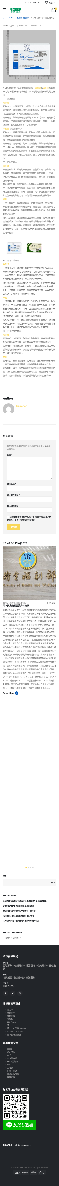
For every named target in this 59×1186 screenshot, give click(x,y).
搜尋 (4, 876)
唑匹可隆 (11, 1077)
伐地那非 (12, 603)
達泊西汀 (30, 965)
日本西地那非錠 (14, 1034)
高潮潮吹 (30, 977)
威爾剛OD (11, 1012)
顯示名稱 (11, 484)
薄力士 (10, 1025)
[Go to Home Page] (4, 17)
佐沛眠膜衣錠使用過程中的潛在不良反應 (19, 911)
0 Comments (36, 26)
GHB (9, 1055)
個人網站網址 (12, 505)
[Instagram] (20, 993)
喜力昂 (10, 1009)
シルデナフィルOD (15, 1031)
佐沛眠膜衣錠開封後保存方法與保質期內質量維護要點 (24, 901)
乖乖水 (10, 1048)
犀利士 (46, 87)
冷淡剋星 (7, 977)
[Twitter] (12, 993)
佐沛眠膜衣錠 (13, 1074)
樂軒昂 (38, 87)
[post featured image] (29, 573)
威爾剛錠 (11, 1015)
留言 (9, 455)
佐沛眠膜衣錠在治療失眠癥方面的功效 (18, 915)
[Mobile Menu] (4, 10)
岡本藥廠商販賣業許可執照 (16, 605)
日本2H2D (8, 986)
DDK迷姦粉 (12, 1058)
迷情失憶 (18, 977)
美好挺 (10, 1019)
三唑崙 (10, 1067)
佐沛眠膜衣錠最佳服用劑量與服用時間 (18, 906)
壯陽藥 (18, 603)
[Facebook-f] (5, 993)
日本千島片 (12, 1070)
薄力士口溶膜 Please (16, 1028)
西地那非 (24, 603)
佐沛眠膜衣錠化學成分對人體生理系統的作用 (21, 920)
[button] (26, 867)
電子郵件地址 (13, 494)
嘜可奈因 (11, 1052)
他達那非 (6, 603)
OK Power (12, 1022)
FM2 (9, 1064)
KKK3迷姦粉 (12, 1061)
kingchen (23, 26)
